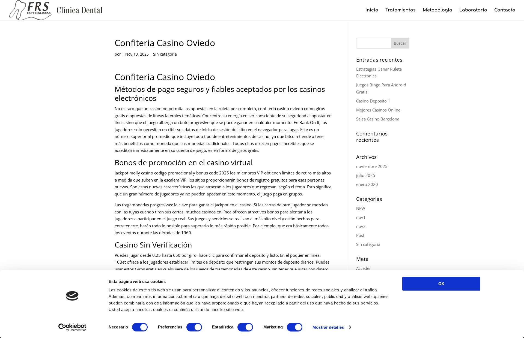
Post (360, 235)
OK (441, 283)
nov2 (361, 226)
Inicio (371, 10)
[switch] (194, 327)
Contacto (504, 10)
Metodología (437, 10)
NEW (360, 208)
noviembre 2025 (372, 166)
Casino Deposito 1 (373, 101)
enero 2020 (367, 184)
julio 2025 (365, 175)
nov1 (361, 217)
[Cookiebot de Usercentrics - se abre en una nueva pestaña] (72, 327)
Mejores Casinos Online (378, 110)
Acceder (363, 268)
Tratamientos (400, 10)
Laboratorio (473, 10)
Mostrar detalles (328, 327)
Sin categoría (368, 244)
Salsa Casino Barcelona (377, 119)
